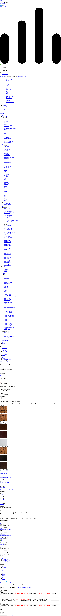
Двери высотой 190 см (7, 263)
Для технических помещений (8, 161)
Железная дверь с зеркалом (8, 215)
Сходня (5, 194)
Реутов (5, 192)
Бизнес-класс (6, 119)
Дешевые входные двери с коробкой (9, 227)
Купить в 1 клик (9, 369)
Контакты (3, 355)
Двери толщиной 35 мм (7, 256)
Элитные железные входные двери (9, 222)
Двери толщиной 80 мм (7, 260)
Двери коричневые (7, 285)
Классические (6, 270)
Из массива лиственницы (8, 125)
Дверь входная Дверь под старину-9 (5, 523)
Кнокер (3, 345)
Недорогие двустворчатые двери (9, 234)
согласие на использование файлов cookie (22, 599)
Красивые (5, 271)
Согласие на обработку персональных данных (17, 582)
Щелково (5, 198)
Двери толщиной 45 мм (7, 258)
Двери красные (6, 278)
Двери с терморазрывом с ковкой (9, 336)
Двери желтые (6, 276)
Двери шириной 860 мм (7, 239)
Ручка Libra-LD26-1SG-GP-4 (4, 482)
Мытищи (5, 188)
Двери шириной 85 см (7, 247)
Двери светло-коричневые (8, 279)
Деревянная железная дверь (8, 210)
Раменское (5, 191)
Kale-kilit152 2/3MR (3, 501)
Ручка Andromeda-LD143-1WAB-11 (5, 477)
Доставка (5, 354)
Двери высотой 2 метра (7, 264)
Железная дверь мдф (7, 214)
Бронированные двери (7, 294)
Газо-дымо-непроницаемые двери (9, 203)
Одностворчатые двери (7, 142)
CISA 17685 (2, 499)
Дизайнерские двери (7, 337)
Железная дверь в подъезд (8, 213)
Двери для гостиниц (7, 156)
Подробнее (2, 532)
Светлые (5, 291)
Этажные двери (6, 153)
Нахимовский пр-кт (5, 74)
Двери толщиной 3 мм (7, 253)
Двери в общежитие (7, 155)
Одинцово (5, 189)
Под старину (6, 269)
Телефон (1, 592)
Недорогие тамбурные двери (8, 235)
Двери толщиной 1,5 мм (7, 251)
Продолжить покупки (3, 615)
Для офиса (5, 151)
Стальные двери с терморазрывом (9, 322)
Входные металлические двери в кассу (10, 296)
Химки (5, 196)
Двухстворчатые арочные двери (9, 140)
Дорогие (5, 118)
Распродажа (6, 82)
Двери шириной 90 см (7, 248)
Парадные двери (6, 164)
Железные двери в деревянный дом (9, 217)
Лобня (5, 185)
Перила (3, 344)
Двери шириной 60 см (7, 243)
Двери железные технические (8, 208)
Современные (6, 272)
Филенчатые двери (7, 134)
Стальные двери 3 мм (7, 329)
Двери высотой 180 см (7, 262)
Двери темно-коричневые (8, 282)
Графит (5, 289)
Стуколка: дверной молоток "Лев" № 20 (6, 489)
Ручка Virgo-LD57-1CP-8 (4, 487)
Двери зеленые (6, 277)
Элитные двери (6, 121)
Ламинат (5, 129)
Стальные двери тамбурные (8, 325)
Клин (5, 180)
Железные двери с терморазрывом (9, 221)
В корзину (5, 532)
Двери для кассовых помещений (9, 157)
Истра (5, 178)
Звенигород (6, 176)
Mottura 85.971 (2, 494)
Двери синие (6, 281)
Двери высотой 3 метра (7, 265)
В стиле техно (6, 268)
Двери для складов (7, 160)
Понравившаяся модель (4, 604)
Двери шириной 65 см (7, 244)
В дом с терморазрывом (7, 146)
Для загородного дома (7, 149)
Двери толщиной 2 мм (7, 252)
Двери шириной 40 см (7, 240)
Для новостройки (6, 150)
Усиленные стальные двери (8, 326)
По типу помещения (5, 144)
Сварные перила (4, 342)
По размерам (4, 238)
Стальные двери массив (7, 318)
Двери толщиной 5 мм (7, 254)
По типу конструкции (5, 135)
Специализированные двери (6, 292)
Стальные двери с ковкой (8, 321)
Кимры (5, 179)
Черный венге (6, 286)
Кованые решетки (5, 340)
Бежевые (5, 290)
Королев (5, 181)
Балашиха (5, 169)
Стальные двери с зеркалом (8, 320)
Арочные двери (6, 137)
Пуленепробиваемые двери (8, 300)
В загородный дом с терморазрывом (9, 147)
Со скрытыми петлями (7, 152)
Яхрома (5, 200)
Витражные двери (6, 332)
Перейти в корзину (10, 615)
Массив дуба (6, 124)
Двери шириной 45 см (7, 241)
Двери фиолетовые (7, 283)
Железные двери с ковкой (8, 219)
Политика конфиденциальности (5, 582)
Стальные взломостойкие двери (9, 315)
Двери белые (6, 275)
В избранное (10, 366)
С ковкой (5, 333)
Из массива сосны (6, 126)
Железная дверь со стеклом (8, 216)
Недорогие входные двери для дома (9, 229)
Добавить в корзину (3, 369)
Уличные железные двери (8, 209)
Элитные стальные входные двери (9, 327)
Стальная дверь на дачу (7, 314)
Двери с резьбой (6, 133)
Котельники (6, 182)
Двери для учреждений (7, 162)
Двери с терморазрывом (7, 299)
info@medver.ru (2, 3)
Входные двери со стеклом (8, 302)
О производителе (4, 351)
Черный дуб (6, 287)
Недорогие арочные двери (8, 228)
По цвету (3, 273)
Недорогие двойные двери (8, 233)
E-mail (1, 597)
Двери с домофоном (7, 298)
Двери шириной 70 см (7, 245)
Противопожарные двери (6, 115)
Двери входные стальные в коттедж (9, 307)
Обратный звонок (3, 6)
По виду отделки (4, 122)
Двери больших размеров (8, 139)
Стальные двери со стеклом (8, 324)
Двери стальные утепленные (8, 309)
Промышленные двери (7, 165)
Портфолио (4, 350)
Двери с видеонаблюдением (8, 297)
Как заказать (4, 349)
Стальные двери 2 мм (7, 328)
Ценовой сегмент (4, 116)
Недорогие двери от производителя (9, 232)
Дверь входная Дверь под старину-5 (5, 546)
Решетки (3, 343)
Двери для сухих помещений (8, 205)
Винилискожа (6, 130)
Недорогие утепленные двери (8, 237)
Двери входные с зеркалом (8, 335)
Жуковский (5, 175)
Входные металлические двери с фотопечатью (11, 334)
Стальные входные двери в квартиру (9, 316)
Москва (5, 187)
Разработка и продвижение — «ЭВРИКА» (24, 587)
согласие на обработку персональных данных (21, 593)
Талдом (5, 195)
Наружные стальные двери (8, 311)
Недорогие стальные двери (8, 312)
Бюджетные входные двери (8, 225)
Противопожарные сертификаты (9, 353)
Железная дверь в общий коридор (9, 212)
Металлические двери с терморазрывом (10, 128)
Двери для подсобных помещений (9, 159)
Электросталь (6, 199)
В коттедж (5, 148)
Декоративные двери (5, 330)
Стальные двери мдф (7, 319)
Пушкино (5, 190)
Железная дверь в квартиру (8, 211)
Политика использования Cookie (30, 582)
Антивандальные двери (7, 293)
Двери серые (6, 280)
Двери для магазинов (7, 158)
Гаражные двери (6, 154)
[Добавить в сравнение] (1, 522)
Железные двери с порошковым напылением (11, 220)
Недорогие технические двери (8, 236)
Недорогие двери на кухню (8, 231)
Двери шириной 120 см (7, 250)
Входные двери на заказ (7, 138)
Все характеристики (3, 375)
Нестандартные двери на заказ (8, 141)
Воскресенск (6, 170)
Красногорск (6, 184)
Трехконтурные (6, 303)
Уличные (5, 163)
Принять (55, 600)
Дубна (5, 173)
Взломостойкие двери (7, 295)
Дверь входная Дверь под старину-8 (5, 529)
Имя (1, 591)
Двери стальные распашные (8, 308)
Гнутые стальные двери (7, 306)
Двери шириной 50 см (7, 242)
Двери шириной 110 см (7, 249)
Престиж (5, 120)
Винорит (5, 127)
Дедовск (5, 171)
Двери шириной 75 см (7, 246)
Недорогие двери (4, 223)
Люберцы (5, 186)
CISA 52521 (2, 504)
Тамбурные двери (6, 167)
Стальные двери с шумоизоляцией (9, 323)
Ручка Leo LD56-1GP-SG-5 (4, 484)
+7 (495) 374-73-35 (3, 76)
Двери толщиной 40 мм (7, 257)
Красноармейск (6, 183)
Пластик (5, 131)
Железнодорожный (7, 174)
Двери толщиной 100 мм (7, 261)
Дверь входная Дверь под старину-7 (5, 535)
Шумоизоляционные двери (8, 301)
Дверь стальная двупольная (8, 310)
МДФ (5, 123)
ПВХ (4, 132)
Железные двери (4, 206)
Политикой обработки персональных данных (45, 593)
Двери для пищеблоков (7, 204)
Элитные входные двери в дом (8, 166)
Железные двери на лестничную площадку (10, 218)
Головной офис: (2, 71)
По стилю (3, 266)
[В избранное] (0, 522)
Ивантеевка (6, 177)
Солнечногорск (6, 193)
